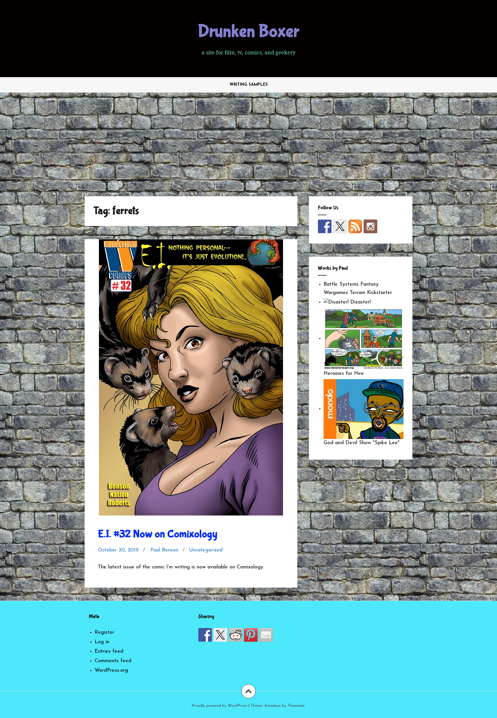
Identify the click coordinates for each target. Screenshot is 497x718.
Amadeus (272, 706)
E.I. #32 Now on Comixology (157, 534)
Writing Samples (249, 85)
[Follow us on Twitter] (340, 226)
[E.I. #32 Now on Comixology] (190, 368)
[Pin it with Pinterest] (251, 635)
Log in (102, 642)
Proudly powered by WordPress (219, 706)
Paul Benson (164, 550)
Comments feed (113, 661)
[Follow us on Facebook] (325, 226)
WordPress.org (111, 670)
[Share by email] (266, 635)
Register (104, 632)
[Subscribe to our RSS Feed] (355, 226)
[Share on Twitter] (220, 635)
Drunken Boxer (248, 31)
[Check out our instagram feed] (370, 226)
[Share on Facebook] (205, 635)
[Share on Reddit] (235, 635)
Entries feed (109, 651)
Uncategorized (206, 550)
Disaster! (360, 302)
